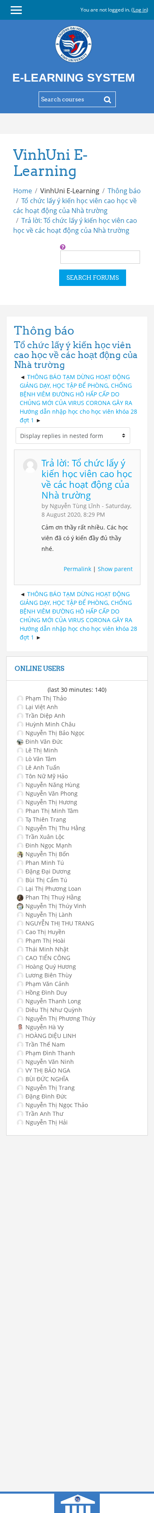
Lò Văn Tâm (40, 759)
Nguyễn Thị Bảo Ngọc (55, 733)
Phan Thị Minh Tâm (51, 811)
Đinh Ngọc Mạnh (48, 845)
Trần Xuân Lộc (44, 837)
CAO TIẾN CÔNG (47, 958)
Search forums (93, 277)
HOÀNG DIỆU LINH (50, 1036)
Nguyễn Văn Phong (51, 793)
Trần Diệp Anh (45, 715)
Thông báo (124, 190)
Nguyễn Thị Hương (51, 802)
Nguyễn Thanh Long (53, 1001)
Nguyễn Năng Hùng (52, 785)
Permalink (77, 569)
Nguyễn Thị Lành (48, 914)
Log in (140, 9)
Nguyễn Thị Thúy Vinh (55, 906)
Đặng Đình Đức (46, 1096)
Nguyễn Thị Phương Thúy (60, 1018)
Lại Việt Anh (41, 707)
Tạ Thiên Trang (45, 819)
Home (22, 190)
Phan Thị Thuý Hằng (53, 897)
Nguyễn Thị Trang (50, 1087)
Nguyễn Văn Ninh (49, 1062)
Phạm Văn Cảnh (47, 984)
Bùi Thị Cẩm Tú (46, 880)
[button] (63, 247)
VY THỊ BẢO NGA (47, 1070)
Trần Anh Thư (44, 1113)
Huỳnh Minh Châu (50, 724)
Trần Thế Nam (45, 1044)
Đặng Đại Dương (48, 871)
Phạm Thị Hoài (45, 940)
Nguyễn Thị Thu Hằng (55, 828)
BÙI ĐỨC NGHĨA (47, 1079)
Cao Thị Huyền (45, 932)
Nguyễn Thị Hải (46, 1122)
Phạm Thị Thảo (46, 698)
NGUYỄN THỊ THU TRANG (59, 923)
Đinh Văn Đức (44, 741)
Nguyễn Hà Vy (44, 1027)
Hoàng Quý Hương (50, 966)
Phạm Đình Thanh (50, 1053)
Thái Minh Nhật (47, 949)
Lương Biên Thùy (48, 975)
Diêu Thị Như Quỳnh (53, 1010)
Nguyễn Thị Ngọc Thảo (56, 1105)
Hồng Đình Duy (46, 992)
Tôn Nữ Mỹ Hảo (46, 776)
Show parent (115, 569)
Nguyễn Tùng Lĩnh (75, 506)
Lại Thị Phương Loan (53, 888)
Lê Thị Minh (41, 750)
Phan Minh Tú (44, 863)
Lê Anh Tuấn (42, 767)
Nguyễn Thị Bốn (47, 854)
